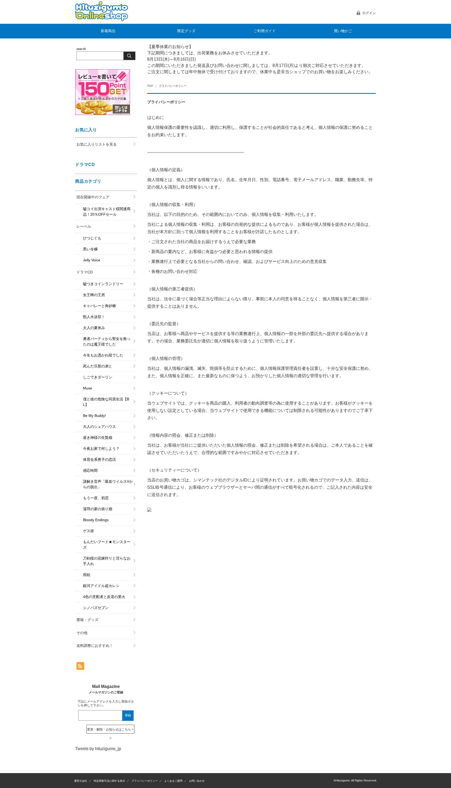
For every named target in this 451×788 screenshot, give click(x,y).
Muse (87, 388)
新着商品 (108, 31)
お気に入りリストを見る (96, 144)
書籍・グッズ (87, 620)
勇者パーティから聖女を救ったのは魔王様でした (106, 341)
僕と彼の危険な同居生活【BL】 (106, 402)
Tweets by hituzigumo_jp (98, 748)
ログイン (369, 13)
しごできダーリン (97, 377)
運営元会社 (80, 780)
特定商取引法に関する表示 (109, 780)
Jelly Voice (91, 260)
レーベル (83, 226)
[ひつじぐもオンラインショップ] (101, 20)
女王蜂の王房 (94, 295)
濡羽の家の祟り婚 (97, 509)
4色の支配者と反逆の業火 (104, 597)
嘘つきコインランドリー (103, 284)
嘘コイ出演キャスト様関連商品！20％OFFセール (106, 211)
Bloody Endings (96, 520)
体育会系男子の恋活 (99, 459)
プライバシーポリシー (145, 780)
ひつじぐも (92, 238)
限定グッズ (186, 31)
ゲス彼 (88, 531)
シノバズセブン (96, 608)
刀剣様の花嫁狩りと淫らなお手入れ (106, 561)
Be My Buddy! (94, 415)
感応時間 (90, 470)
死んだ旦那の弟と (97, 366)
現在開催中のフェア (92, 197)
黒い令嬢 (90, 249)
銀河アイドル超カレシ (101, 586)
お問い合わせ (197, 780)
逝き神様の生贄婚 (97, 437)
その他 (81, 633)
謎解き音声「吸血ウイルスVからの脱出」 (108, 484)
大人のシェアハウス (99, 426)
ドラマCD (84, 272)
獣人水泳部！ (94, 317)
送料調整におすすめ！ (94, 645)
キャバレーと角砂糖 (99, 306)
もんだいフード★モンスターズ (106, 544)
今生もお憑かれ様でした (103, 355)
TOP (150, 85)
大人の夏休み (94, 328)
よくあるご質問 (173, 780)
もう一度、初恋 (96, 498)
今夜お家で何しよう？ (101, 448)
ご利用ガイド (265, 31)
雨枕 (86, 575)
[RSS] (80, 667)
